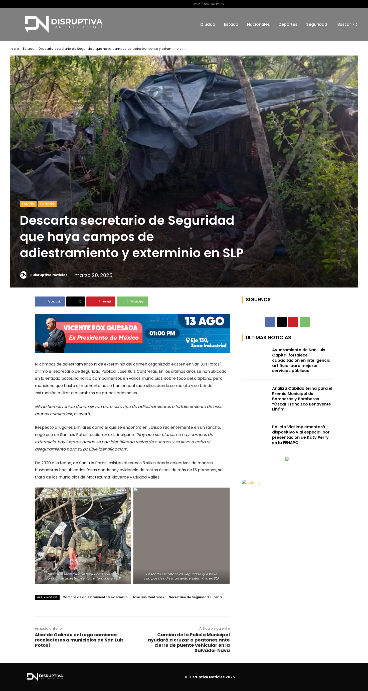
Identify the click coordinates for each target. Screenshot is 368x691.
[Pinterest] (293, 322)
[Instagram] (20, 4)
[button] (347, 24)
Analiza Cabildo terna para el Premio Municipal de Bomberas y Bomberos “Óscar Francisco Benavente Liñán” (302, 399)
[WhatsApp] (305, 322)
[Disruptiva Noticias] (24, 275)
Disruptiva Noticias (50, 274)
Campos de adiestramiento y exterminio (95, 597)
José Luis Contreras (148, 597)
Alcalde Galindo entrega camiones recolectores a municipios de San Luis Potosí (79, 640)
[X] (28, 4)
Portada (47, 204)
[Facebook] (12, 4)
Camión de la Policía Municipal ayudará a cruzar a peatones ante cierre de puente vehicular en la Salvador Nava (189, 643)
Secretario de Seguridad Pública (195, 597)
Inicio (14, 48)
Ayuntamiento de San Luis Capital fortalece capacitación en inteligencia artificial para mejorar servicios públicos (301, 360)
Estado (29, 48)
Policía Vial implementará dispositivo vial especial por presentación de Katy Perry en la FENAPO (301, 434)
